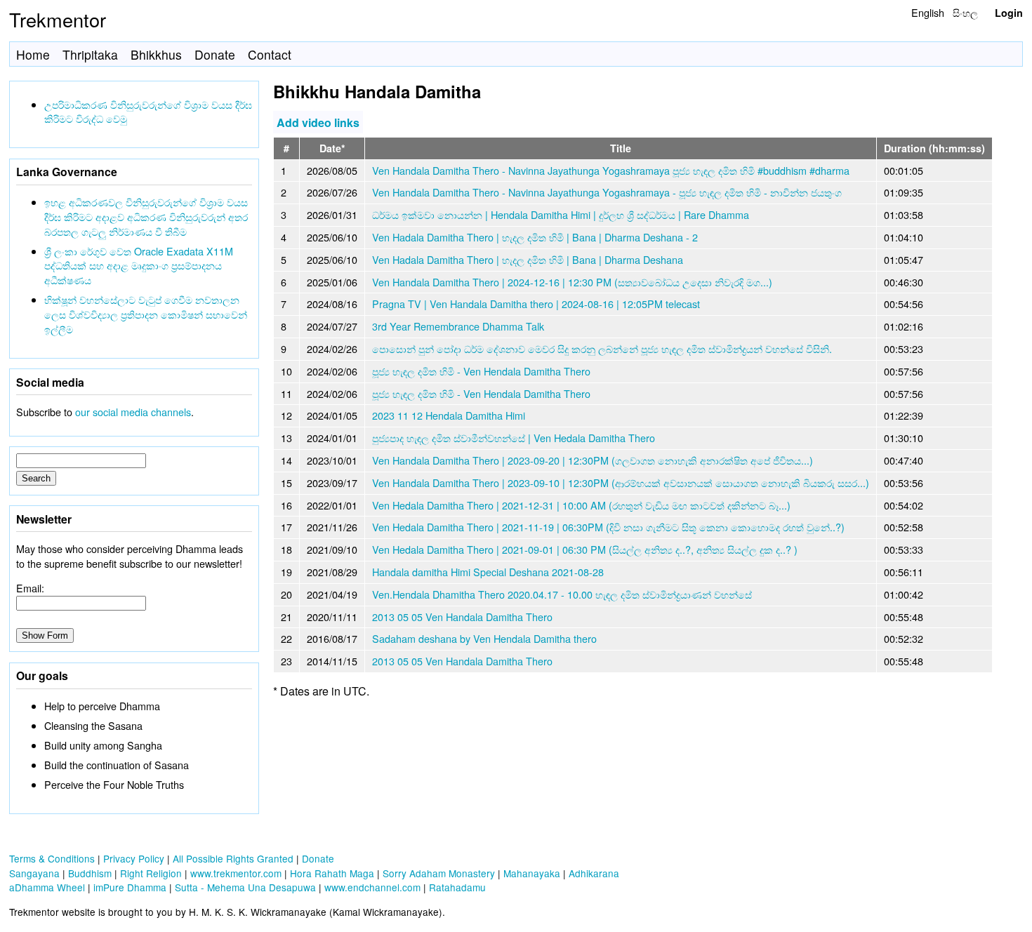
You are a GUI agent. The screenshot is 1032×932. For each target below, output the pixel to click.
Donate (214, 54)
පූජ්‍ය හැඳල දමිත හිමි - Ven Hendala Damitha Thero (481, 371)
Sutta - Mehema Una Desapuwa (245, 887)
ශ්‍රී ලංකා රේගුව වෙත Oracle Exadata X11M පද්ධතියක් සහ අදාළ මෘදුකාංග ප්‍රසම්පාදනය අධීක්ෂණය (138, 266)
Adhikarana (594, 873)
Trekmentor (57, 19)
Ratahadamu (457, 887)
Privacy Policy (133, 858)
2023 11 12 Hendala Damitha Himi (448, 415)
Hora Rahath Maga (332, 873)
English (927, 12)
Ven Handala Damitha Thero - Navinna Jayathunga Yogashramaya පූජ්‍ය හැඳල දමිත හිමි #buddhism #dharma (610, 170)
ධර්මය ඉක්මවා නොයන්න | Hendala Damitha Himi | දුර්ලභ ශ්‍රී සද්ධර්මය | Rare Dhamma (560, 214)
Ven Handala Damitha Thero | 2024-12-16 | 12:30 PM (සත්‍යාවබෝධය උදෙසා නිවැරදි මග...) (572, 281)
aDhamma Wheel (47, 887)
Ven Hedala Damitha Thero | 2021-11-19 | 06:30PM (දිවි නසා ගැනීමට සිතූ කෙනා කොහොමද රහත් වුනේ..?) (608, 526)
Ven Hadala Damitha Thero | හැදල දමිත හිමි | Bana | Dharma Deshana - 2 (535, 236)
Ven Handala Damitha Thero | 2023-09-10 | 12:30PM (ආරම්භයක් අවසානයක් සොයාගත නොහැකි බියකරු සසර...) (620, 482)
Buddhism (90, 873)
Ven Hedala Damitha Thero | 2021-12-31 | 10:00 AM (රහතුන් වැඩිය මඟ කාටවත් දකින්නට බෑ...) (581, 505)
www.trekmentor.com (236, 873)
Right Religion (151, 873)
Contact (269, 54)
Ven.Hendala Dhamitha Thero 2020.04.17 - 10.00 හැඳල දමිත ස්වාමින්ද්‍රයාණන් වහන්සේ (562, 594)
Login (1009, 13)
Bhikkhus (156, 54)
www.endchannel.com (372, 887)
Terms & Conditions (52, 858)
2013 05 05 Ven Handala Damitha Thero (462, 616)
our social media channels (133, 411)
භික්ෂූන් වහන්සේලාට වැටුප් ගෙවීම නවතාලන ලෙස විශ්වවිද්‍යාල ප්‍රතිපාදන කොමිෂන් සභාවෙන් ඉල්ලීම (145, 314)
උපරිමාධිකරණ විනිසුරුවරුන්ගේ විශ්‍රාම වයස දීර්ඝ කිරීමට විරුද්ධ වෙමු (148, 111)
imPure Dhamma (129, 887)
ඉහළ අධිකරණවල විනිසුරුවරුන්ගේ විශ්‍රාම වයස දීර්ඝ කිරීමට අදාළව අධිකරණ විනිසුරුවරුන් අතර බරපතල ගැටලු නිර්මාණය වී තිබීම (146, 216)
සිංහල (965, 12)
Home (33, 54)
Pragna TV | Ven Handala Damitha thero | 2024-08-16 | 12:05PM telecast (536, 303)
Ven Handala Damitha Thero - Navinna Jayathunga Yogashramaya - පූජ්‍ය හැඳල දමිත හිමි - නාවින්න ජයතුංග (607, 192)
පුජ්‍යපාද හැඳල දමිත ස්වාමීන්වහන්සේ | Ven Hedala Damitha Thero (513, 437)
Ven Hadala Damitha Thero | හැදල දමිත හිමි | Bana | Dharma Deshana (527, 259)
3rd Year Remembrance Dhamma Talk (458, 326)
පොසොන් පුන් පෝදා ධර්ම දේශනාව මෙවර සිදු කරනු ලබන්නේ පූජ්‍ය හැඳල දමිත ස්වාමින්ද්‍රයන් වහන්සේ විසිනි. (602, 348)
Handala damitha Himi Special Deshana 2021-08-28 (488, 571)
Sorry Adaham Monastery (439, 873)
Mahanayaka (531, 873)
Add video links (318, 122)
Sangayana (34, 873)
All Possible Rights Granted (233, 858)
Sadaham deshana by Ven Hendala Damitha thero (484, 638)
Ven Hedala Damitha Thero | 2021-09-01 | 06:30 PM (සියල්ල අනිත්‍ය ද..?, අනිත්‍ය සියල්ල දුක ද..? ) (585, 549)
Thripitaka (90, 54)
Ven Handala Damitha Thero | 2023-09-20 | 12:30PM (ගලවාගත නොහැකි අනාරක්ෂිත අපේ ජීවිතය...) (592, 460)
